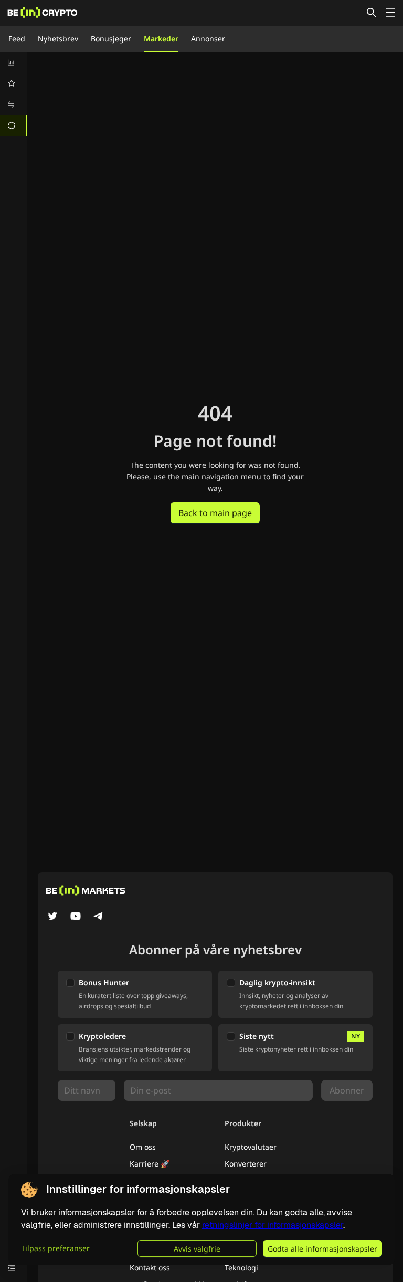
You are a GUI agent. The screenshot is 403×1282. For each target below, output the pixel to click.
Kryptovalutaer (251, 1147)
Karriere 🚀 (149, 1164)
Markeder (161, 39)
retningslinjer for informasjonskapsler (272, 1225)
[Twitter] (52, 917)
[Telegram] (98, 917)
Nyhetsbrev (58, 39)
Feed (16, 39)
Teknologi (241, 1268)
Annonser (208, 39)
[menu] (13, 94)
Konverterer (246, 1164)
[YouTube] (75, 917)
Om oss (143, 1147)
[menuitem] (13, 62)
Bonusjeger (111, 39)
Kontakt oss (150, 1268)
